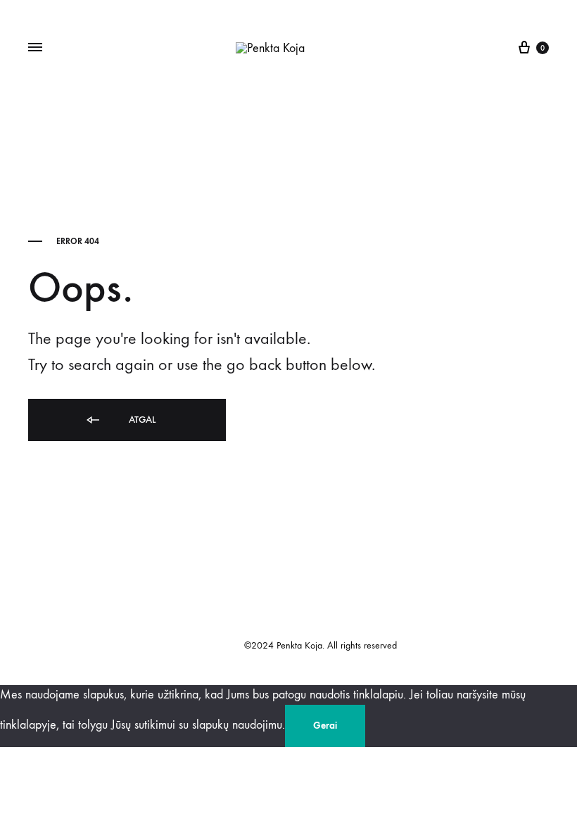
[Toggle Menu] (35, 48)
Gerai (325, 726)
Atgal (141, 420)
